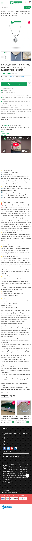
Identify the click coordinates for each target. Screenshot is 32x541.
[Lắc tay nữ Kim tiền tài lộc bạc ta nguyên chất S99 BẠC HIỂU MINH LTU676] (23, 408)
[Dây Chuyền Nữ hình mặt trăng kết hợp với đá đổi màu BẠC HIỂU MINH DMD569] (8, 408)
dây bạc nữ (5, 127)
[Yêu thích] (29, 84)
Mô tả (2, 131)
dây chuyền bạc (13, 127)
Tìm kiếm (27, 7)
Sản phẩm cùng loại (8, 396)
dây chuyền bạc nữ (22, 127)
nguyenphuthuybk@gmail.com (10, 492)
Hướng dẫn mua (5, 133)
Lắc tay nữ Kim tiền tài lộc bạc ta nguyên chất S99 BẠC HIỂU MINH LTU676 (23, 418)
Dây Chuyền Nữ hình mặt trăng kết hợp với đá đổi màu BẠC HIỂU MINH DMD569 (8, 418)
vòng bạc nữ (9, 129)
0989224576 (6, 125)
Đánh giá (3, 135)
